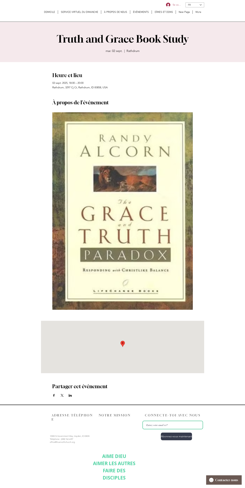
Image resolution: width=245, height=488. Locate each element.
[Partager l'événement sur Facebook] (54, 395)
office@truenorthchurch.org (62, 442)
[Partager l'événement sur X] (62, 395)
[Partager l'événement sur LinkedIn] (70, 395)
